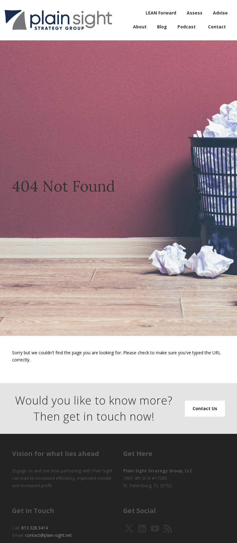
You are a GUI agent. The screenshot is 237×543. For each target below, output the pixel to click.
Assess (194, 13)
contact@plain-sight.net (48, 535)
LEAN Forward (161, 13)
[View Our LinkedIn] (142, 528)
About (140, 27)
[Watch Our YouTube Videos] (155, 528)
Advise (220, 13)
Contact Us (205, 408)
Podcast (186, 27)
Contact (217, 27)
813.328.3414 (34, 528)
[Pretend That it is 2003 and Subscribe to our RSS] (168, 528)
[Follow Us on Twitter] (129, 528)
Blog (162, 27)
